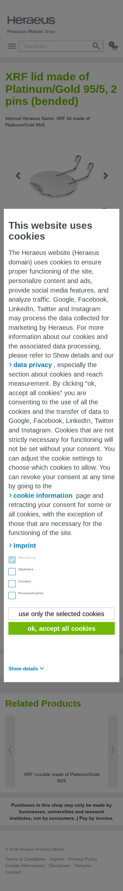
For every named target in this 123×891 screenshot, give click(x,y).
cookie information (42, 495)
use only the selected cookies (61, 613)
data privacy (32, 364)
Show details (23, 668)
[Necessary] (10, 560)
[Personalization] (10, 596)
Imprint (24, 545)
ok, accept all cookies (61, 628)
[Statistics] (10, 572)
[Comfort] (10, 584)
